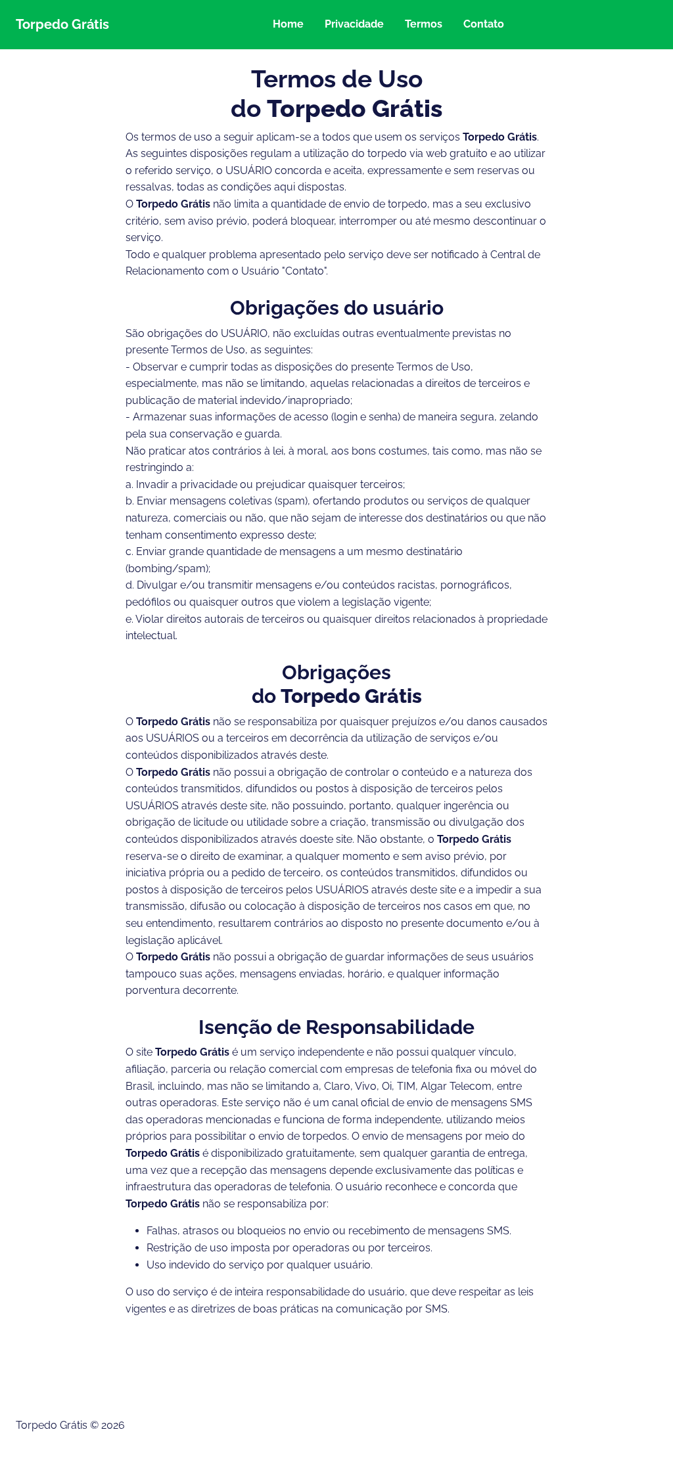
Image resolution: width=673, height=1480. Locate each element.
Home (288, 24)
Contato (483, 24)
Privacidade (354, 24)
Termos (423, 24)
